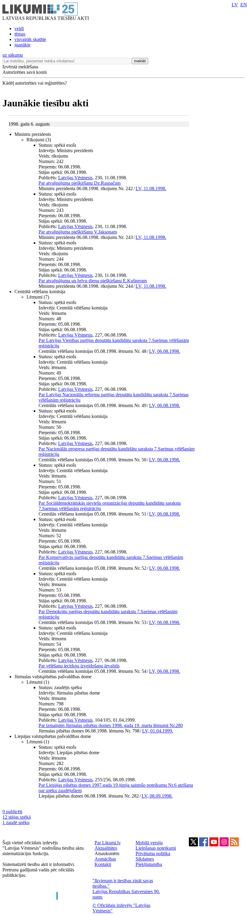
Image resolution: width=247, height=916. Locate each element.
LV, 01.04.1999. (157, 730)
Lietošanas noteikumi (156, 848)
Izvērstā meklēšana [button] (20, 66)
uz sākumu (12, 55)
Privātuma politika (153, 853)
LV (235, 4)
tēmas (19, 33)
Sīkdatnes (145, 858)
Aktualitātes (106, 848)
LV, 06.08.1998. (164, 351)
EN (243, 4)
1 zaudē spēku (16, 822)
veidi (19, 28)
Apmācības (105, 858)
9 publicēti (12, 811)
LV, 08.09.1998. (157, 795)
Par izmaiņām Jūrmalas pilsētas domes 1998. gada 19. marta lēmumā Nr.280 (111, 725)
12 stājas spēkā (16, 817)
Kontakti (103, 864)
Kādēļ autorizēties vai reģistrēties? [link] (34, 83)
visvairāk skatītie (30, 39)
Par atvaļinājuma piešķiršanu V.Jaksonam (78, 231)
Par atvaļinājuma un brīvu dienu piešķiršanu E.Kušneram (93, 280)
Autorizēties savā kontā (24, 72)
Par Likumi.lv (108, 842)
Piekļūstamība (149, 864)
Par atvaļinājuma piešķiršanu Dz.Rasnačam (79, 183)
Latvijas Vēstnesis (75, 177)
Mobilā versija (149, 842)
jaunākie (22, 44)
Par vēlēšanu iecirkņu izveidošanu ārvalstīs (79, 665)
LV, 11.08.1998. (151, 188)
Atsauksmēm (107, 853)
